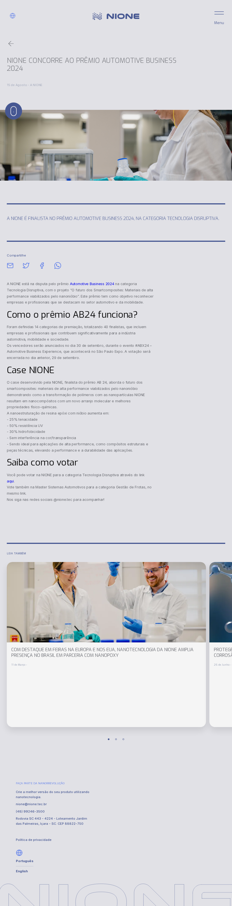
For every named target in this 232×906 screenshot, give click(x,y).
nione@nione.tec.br (31, 804)
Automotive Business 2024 (92, 284)
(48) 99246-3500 (30, 811)
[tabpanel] (106, 644)
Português (24, 861)
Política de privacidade (33, 840)
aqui (10, 481)
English (22, 871)
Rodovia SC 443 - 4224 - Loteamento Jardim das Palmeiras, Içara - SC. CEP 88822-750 (51, 821)
